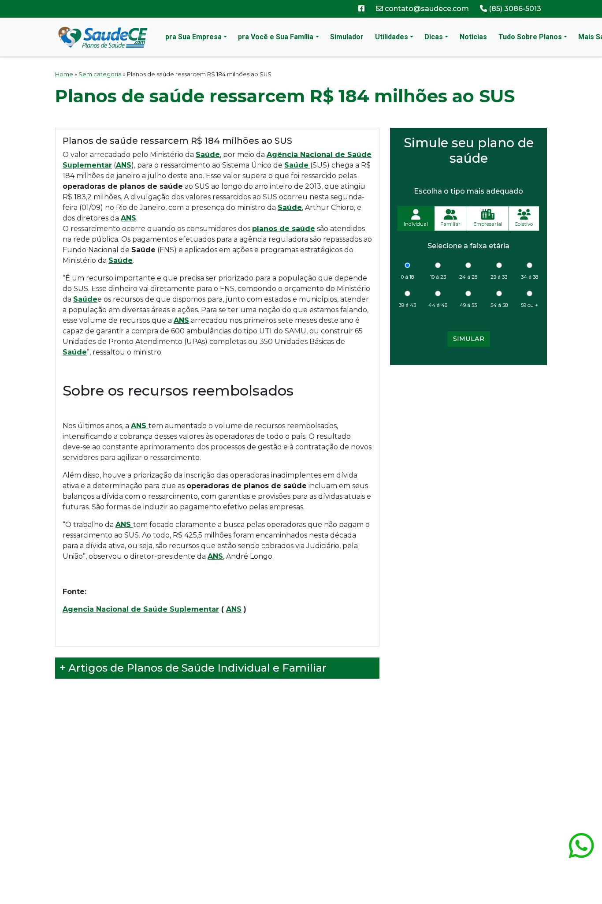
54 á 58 (499, 305)
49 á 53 (468, 305)
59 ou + (529, 305)
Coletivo (524, 224)
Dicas (433, 37)
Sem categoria (100, 74)
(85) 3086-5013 (514, 8)
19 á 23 (438, 277)
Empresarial (487, 224)
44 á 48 (437, 305)
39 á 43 (407, 305)
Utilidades (391, 37)
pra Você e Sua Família (275, 37)
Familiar (450, 224)
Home (64, 74)
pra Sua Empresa (193, 37)
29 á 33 (499, 277)
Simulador (347, 37)
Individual (416, 224)
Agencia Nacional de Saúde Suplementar (141, 609)
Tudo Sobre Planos (530, 37)
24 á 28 (468, 277)
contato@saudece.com (426, 8)
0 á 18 (407, 277)
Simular (468, 339)
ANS (234, 609)
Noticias (473, 37)
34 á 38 (529, 277)
